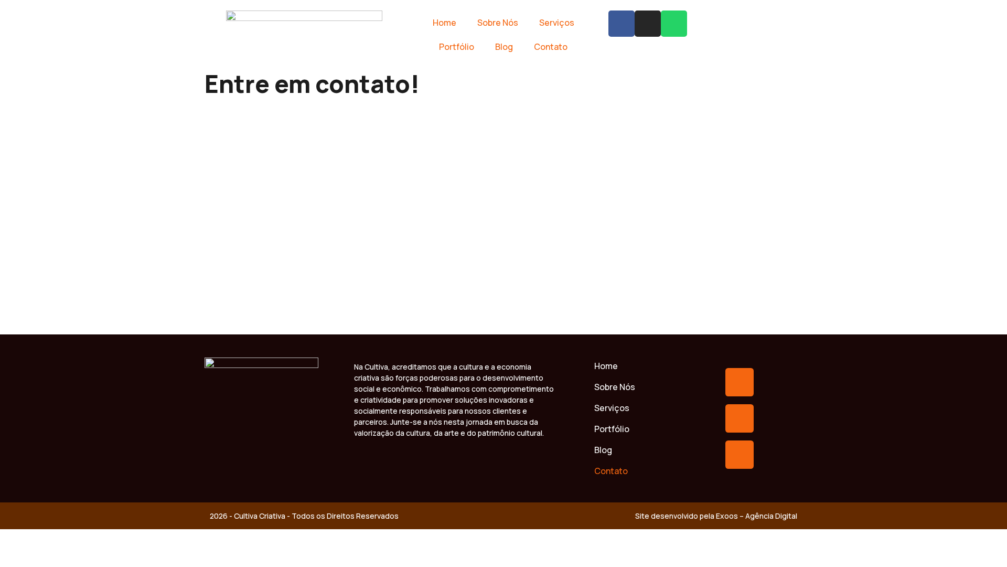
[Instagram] (648, 23)
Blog (504, 46)
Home (444, 22)
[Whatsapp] (674, 23)
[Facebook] (621, 23)
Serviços (556, 22)
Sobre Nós (497, 22)
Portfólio (456, 46)
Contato (550, 46)
